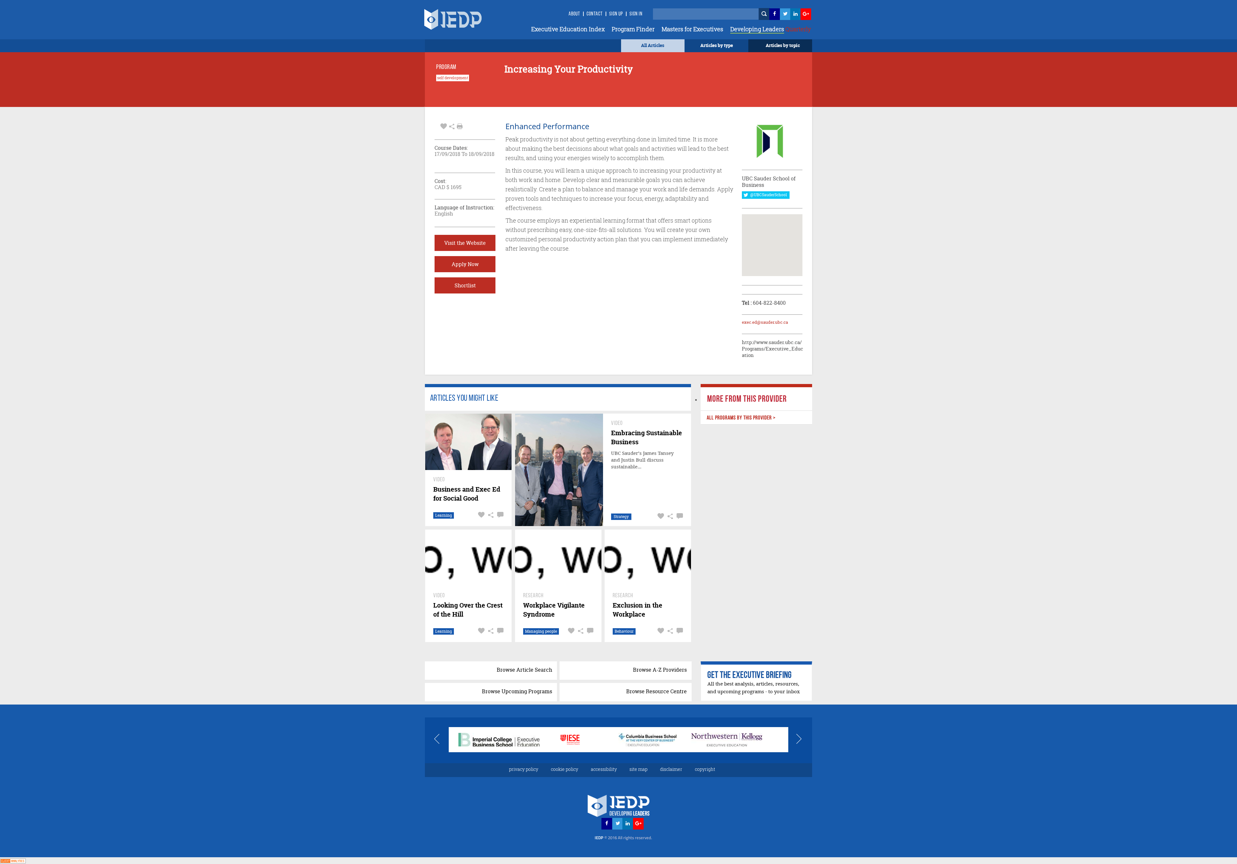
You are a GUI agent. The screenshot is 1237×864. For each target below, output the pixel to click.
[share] (452, 125)
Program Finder (633, 29)
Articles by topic (783, 45)
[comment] (499, 515)
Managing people (541, 631)
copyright (705, 769)
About (574, 14)
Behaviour (624, 631)
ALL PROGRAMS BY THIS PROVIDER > (740, 418)
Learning (443, 515)
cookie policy (564, 769)
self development (452, 78)
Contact (595, 14)
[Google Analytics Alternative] (13, 860)
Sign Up (616, 14)
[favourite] (443, 125)
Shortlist (465, 285)
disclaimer (671, 769)
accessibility (604, 769)
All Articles (652, 45)
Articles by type (716, 45)
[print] (460, 126)
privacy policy (523, 769)
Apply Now (465, 264)
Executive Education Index (568, 29)
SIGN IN (636, 14)
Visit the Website (465, 242)
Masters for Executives (692, 29)
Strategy (621, 516)
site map (638, 769)
